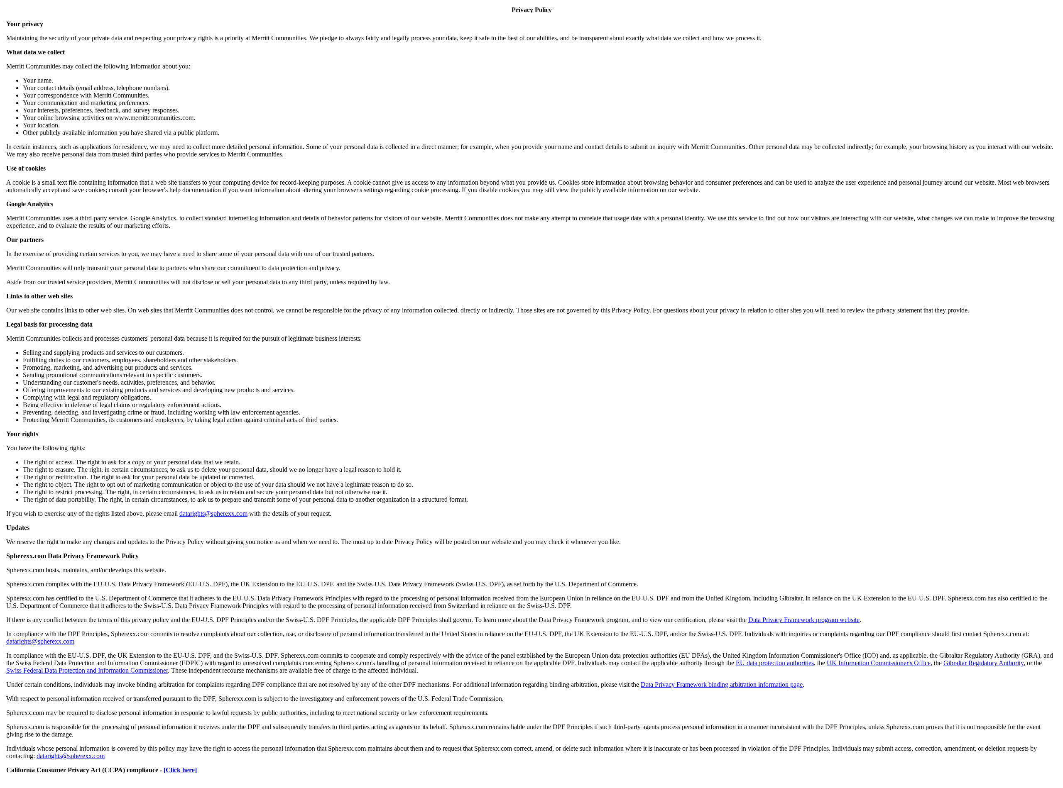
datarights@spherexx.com (213, 513)
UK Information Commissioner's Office (879, 662)
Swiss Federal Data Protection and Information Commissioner (87, 670)
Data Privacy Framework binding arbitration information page (722, 684)
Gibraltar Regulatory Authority (983, 662)
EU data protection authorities (775, 662)
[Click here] (180, 769)
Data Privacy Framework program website (804, 619)
